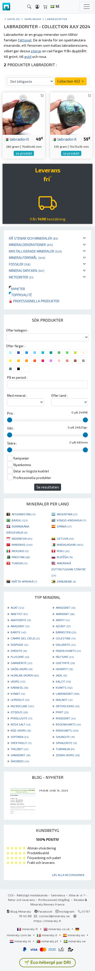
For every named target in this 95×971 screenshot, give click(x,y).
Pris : (10, 413)
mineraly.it (49, 935)
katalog (13, 19)
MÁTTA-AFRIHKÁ (24, 581)
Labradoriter (56, 19)
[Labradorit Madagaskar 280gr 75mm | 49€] (24, 112)
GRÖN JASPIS (21, 669)
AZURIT (63, 626)
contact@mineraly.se (54, 916)
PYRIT (62, 712)
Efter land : (59, 395)
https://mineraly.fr (47, 921)
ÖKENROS (20, 761)
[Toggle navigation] (87, 7)
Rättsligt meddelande (32, 895)
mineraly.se (77, 941)
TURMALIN (65, 749)
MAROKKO (22, 544)
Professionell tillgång (54, 899)
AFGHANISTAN (23, 514)
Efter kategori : (17, 330)
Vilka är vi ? (77, 895)
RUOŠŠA (65, 557)
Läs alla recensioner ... (69, 875)
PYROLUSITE (21, 718)
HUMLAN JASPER (25, 675)
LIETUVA (65, 538)
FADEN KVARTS (68, 650)
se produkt (24, 153)
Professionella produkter (35, 301)
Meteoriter (21, 277)
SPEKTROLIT (21, 743)
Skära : (12, 443)
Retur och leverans (21, 899)
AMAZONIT (65, 607)
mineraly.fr (30, 929)
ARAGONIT (20, 626)
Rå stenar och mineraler (33, 238)
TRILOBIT (19, 749)
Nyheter (17, 289)
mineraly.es (76, 935)
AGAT (17, 607)
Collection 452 (69, 81)
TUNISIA (19, 563)
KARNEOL (19, 687)
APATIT (63, 620)
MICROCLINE (22, 706)
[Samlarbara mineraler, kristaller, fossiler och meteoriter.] (6, 7)
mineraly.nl (23, 941)
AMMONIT (65, 614)
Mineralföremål (27, 257)
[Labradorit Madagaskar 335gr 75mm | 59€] (71, 112)
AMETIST (19, 614)
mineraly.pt (50, 941)
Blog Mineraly (20, 911)
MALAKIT (64, 699)
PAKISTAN (21, 557)
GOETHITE (65, 663)
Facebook (44, 911)
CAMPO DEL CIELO (25, 638)
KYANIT (18, 693)
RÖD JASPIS (21, 730)
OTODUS (19, 712)
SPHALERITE (66, 743)
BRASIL (20, 520)
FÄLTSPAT (65, 657)
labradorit (19, 138)
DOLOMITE (65, 644)
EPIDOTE (19, 650)
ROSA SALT (21, 724)
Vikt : (10, 428)
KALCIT (63, 681)
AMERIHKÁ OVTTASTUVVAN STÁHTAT (68, 569)
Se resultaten (47, 487)
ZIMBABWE (66, 581)
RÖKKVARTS (67, 730)
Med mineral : (17, 395)
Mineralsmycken (26, 270)
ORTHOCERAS (68, 706)
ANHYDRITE (21, 620)
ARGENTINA (67, 514)
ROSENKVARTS (68, 724)
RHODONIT (65, 718)
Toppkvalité (20, 295)
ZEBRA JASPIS (68, 755)
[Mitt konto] (37, 6)
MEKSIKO (20, 551)
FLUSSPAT (20, 657)
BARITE (18, 632)
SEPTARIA (20, 736)
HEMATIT (64, 669)
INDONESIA (22, 538)
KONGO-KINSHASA (71, 520)
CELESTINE (65, 638)
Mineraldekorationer (31, 244)
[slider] (9, 419)
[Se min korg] (45, 6)
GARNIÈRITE (21, 663)
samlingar (32, 19)
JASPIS (18, 681)
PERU (63, 551)
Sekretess (58, 895)
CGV (10, 895)
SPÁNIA (64, 526)
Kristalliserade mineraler (35, 251)
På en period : (17, 377)
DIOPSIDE (19, 644)
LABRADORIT (67, 693)
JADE (61, 675)
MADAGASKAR (70, 544)
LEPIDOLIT (20, 699)
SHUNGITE (65, 736)
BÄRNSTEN (66, 632)
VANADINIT (20, 755)
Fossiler (19, 264)
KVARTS (64, 687)
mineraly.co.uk (59, 929)
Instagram (66, 911)
